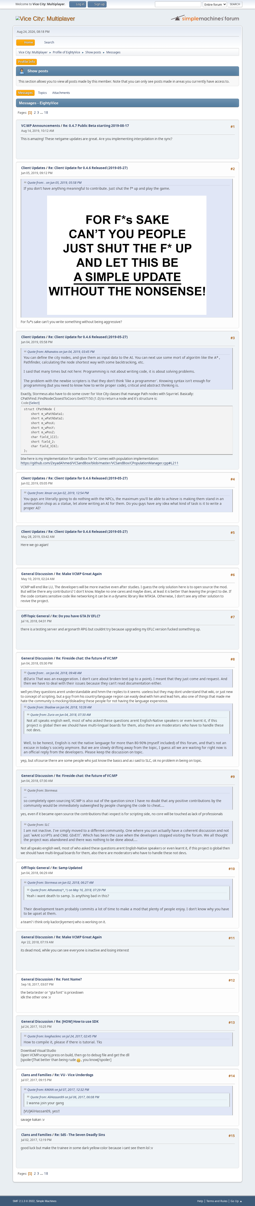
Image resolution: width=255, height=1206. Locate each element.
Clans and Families (36, 1075)
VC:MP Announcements (40, 125)
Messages (25, 93)
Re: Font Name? (69, 979)
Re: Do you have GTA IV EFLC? (76, 616)
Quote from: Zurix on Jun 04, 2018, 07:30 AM (60, 715)
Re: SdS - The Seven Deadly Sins (80, 1135)
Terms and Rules (216, 1201)
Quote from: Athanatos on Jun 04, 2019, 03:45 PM (60, 352)
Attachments (61, 93)
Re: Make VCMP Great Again (79, 574)
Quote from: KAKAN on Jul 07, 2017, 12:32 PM (58, 1090)
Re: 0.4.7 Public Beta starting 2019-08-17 (96, 125)
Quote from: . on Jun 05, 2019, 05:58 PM (54, 183)
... (42, 112)
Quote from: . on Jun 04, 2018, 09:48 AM (54, 673)
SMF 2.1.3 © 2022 (24, 1201)
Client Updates (33, 168)
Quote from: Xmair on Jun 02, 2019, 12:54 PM (58, 493)
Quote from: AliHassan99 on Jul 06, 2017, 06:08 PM (64, 1097)
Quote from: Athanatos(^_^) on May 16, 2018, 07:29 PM (68, 890)
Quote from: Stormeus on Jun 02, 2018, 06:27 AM (60, 882)
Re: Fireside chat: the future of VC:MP (86, 658)
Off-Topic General (35, 616)
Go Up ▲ (236, 1201)
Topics (42, 93)
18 (46, 112)
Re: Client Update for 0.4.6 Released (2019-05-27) (88, 168)
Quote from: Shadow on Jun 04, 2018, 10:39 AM (59, 707)
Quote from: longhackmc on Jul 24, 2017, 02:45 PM (61, 1036)
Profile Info (26, 62)
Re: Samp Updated (67, 868)
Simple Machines (46, 1201)
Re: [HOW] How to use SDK (77, 1021)
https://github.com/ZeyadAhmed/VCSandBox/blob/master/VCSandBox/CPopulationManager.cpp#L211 (100, 463)
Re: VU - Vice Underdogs (74, 1075)
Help (200, 1201)
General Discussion (37, 574)
